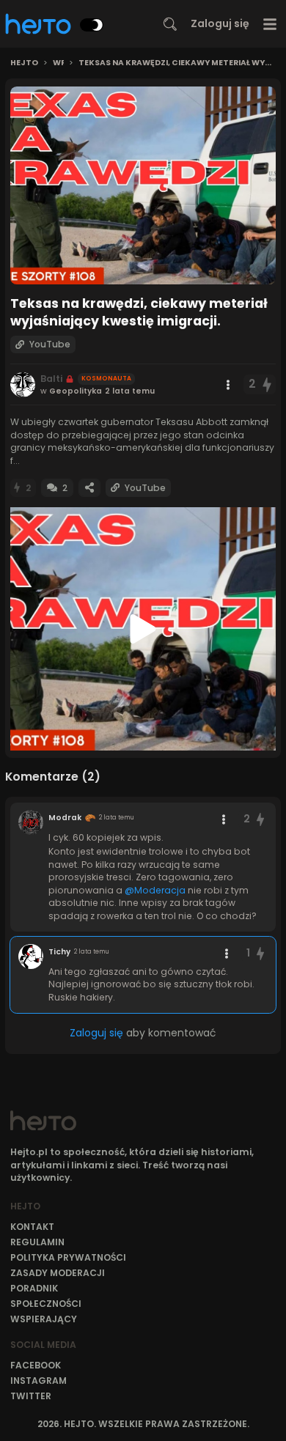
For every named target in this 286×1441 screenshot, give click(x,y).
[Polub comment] (260, 819)
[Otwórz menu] (270, 23)
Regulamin (37, 1242)
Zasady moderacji (57, 1273)
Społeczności (45, 1303)
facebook (35, 1365)
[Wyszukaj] (170, 24)
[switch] (91, 25)
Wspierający (43, 1319)
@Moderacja (155, 890)
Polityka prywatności (68, 1257)
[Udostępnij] (89, 488)
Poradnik (34, 1288)
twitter (30, 1396)
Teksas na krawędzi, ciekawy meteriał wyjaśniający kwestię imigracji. (177, 63)
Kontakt (32, 1226)
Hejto (24, 63)
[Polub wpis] (267, 384)
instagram (38, 1380)
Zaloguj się (220, 23)
